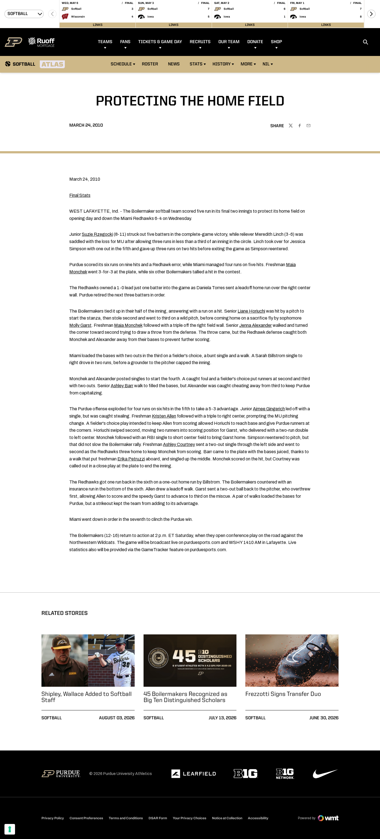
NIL (266, 64)
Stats (196, 64)
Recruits (200, 42)
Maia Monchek (128, 325)
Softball (51, 718)
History (222, 64)
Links (97, 25)
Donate (255, 42)
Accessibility (258, 818)
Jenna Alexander (255, 325)
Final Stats (79, 195)
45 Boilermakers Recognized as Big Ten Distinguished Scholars (185, 697)
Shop (276, 42)
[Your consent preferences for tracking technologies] (9, 829)
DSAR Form (158, 818)
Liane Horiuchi (251, 311)
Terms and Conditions (126, 818)
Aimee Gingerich (269, 408)
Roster (150, 64)
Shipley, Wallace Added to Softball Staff (86, 697)
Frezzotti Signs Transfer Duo (283, 694)
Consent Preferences (86, 818)
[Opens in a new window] (193, 773)
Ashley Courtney (179, 444)
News (174, 64)
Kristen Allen (164, 416)
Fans (125, 42)
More (247, 64)
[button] (371, 14)
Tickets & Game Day (160, 42)
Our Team (229, 42)
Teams (105, 42)
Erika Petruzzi (131, 459)
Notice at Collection (227, 818)
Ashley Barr (122, 385)
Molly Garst (80, 325)
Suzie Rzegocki (97, 234)
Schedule (121, 64)
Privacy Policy (52, 818)
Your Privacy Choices (189, 818)
